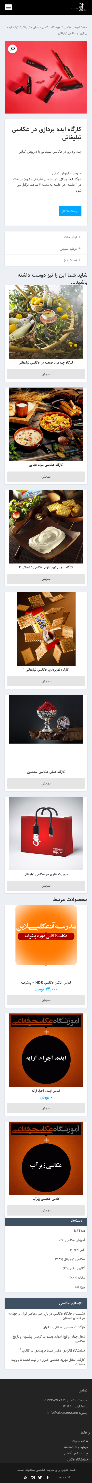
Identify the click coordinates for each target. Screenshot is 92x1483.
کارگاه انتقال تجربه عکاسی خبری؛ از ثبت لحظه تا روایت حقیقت (48, 1362)
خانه (84, 27)
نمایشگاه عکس (77, 1459)
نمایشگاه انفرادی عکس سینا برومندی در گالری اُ (52, 1350)
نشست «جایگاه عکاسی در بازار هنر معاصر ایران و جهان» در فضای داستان (46, 1316)
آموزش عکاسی (72, 27)
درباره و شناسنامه (76, 1447)
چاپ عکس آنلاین (76, 1453)
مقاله (81, 1277)
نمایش (46, 374)
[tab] (46, 237)
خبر (82, 1250)
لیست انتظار (70, 211)
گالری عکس (76, 1268)
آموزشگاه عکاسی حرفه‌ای (47, 27)
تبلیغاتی (25, 27)
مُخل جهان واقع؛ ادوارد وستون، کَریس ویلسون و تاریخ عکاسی (49, 1339)
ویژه (82, 1287)
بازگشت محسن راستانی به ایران (64, 1327)
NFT (77, 1231)
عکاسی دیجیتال (74, 1259)
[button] (12, 49)
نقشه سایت (80, 1441)
